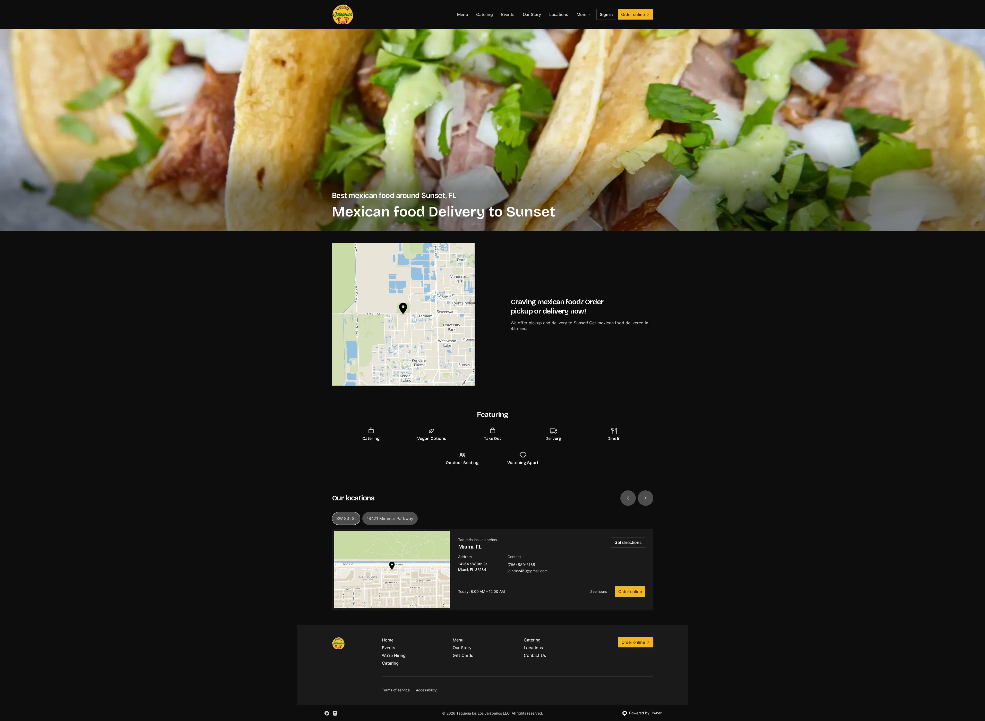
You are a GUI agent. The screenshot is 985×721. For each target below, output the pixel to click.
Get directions (627, 542)
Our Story (532, 14)
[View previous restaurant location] (628, 498)
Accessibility (426, 690)
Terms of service (396, 690)
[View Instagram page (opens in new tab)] (335, 713)
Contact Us (535, 655)
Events (508, 14)
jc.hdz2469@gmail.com (527, 571)
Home (387, 639)
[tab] (346, 518)
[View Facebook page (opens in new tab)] (327, 713)
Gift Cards (463, 655)
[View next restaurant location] (645, 498)
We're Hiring (394, 655)
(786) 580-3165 (521, 564)
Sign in (606, 14)
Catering (484, 14)
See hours (598, 591)
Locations (558, 14)
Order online (630, 591)
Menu (462, 14)
